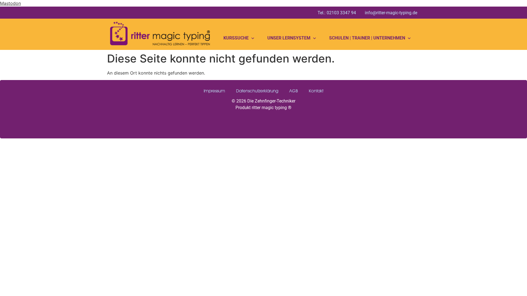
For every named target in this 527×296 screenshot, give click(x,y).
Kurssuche (236, 38)
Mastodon (10, 3)
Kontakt (316, 90)
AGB (293, 90)
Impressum (214, 90)
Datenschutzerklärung (257, 90)
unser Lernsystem (288, 38)
